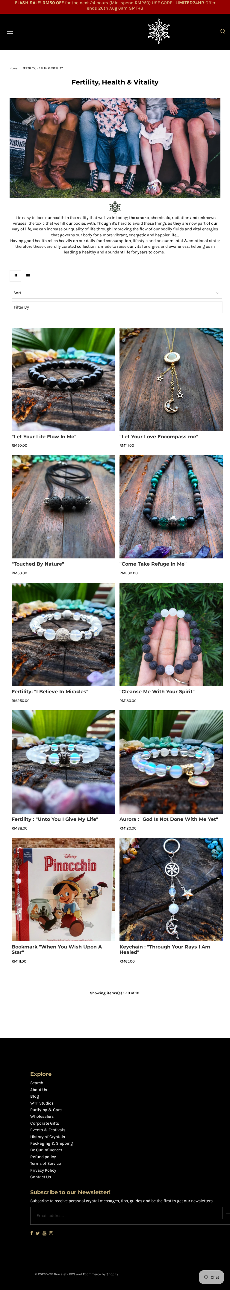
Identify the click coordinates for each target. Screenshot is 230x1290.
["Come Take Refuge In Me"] (171, 506)
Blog (34, 1096)
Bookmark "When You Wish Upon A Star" (57, 949)
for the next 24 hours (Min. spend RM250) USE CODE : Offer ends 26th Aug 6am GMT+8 (115, 5)
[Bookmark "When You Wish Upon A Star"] (63, 889)
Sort (17, 292)
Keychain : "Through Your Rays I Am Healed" (164, 949)
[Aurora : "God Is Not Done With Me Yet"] (171, 762)
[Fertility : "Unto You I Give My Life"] (63, 762)
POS (72, 1274)
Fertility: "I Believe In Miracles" (50, 691)
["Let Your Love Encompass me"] (171, 379)
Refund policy (43, 1156)
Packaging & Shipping (51, 1143)
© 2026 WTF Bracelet (50, 1274)
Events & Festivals (47, 1129)
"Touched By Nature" (38, 564)
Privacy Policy (43, 1170)
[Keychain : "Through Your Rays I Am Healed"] (171, 889)
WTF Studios (42, 1103)
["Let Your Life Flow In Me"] (63, 379)
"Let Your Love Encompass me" (158, 436)
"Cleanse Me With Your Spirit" (157, 691)
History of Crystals (47, 1136)
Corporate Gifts (44, 1123)
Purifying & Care (46, 1109)
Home (13, 68)
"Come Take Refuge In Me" (153, 564)
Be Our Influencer (46, 1149)
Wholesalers (42, 1116)
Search (36, 1082)
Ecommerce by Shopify (100, 1274)
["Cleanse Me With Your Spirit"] (171, 634)
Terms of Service (45, 1163)
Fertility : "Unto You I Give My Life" (55, 819)
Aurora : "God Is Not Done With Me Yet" (168, 819)
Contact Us (40, 1176)
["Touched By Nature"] (63, 506)
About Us (38, 1089)
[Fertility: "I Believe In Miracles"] (63, 634)
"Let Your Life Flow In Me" (44, 436)
